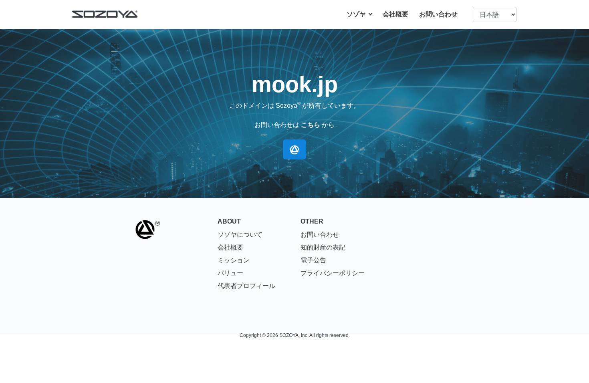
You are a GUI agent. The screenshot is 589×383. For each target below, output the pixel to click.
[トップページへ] (294, 149)
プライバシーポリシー (333, 273)
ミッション (234, 260)
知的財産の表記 (323, 247)
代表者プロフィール (246, 285)
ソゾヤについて (240, 234)
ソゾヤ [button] (357, 14)
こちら (310, 124)
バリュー (230, 273)
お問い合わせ (438, 14)
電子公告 (313, 260)
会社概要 (395, 14)
